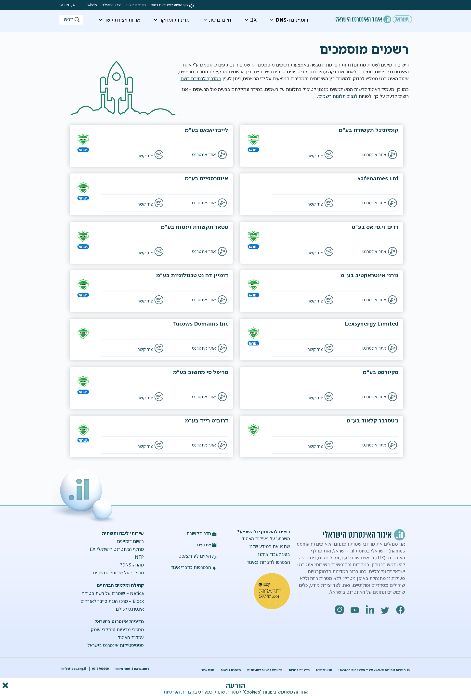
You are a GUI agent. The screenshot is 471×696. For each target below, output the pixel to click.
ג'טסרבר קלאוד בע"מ (372, 420)
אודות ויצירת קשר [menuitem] (122, 19)
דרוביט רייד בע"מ (206, 420)
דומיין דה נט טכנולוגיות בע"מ (192, 275)
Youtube (355, 609)
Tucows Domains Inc (200, 323)
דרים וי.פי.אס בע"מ (375, 226)
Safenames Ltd (377, 178)
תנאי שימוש (324, 670)
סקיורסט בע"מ (380, 372)
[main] (235, 78)
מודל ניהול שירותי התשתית (118, 573)
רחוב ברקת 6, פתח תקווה (131, 669)
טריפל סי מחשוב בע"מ (200, 372)
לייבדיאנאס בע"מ (206, 129)
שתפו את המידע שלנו (269, 546)
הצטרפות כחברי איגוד (190, 567)
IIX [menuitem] (253, 19)
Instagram (339, 609)
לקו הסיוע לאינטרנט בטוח (169, 4)
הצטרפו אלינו (136, 4)
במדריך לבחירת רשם (201, 78)
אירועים (204, 545)
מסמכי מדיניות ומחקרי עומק (117, 629)
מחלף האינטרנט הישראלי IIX (117, 549)
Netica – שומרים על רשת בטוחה (113, 593)
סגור (5, 685)
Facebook (400, 609)
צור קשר (315, 155)
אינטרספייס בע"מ (206, 178)
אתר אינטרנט (374, 154)
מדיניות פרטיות (299, 670)
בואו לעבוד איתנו (274, 554)
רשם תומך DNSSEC (259, 145)
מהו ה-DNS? (132, 565)
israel (259, 153)
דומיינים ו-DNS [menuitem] (292, 19)
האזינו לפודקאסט (195, 556)
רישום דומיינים (130, 541)
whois (92, 4)
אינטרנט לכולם (130, 609)
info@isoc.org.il (73, 669)
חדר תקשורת (198, 533)
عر (73, 4)
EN (66, 4)
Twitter (385, 609)
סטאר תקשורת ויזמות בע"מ (194, 226)
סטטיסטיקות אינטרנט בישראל (115, 645)
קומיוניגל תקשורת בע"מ (368, 129)
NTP (139, 557)
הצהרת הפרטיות (179, 692)
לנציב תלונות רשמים (337, 96)
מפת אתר (207, 670)
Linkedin (370, 609)
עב (61, 4)
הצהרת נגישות (231, 670)
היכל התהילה (111, 4)
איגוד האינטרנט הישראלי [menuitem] (373, 17)
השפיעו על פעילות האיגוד (266, 538)
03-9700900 (100, 669)
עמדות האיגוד (131, 637)
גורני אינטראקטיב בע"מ (369, 275)
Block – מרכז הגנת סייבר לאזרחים (112, 601)
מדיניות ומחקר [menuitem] (174, 19)
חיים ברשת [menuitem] (220, 19)
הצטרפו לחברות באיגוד (268, 562)
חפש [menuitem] (68, 19)
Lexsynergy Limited (371, 323)
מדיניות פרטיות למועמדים (264, 670)
